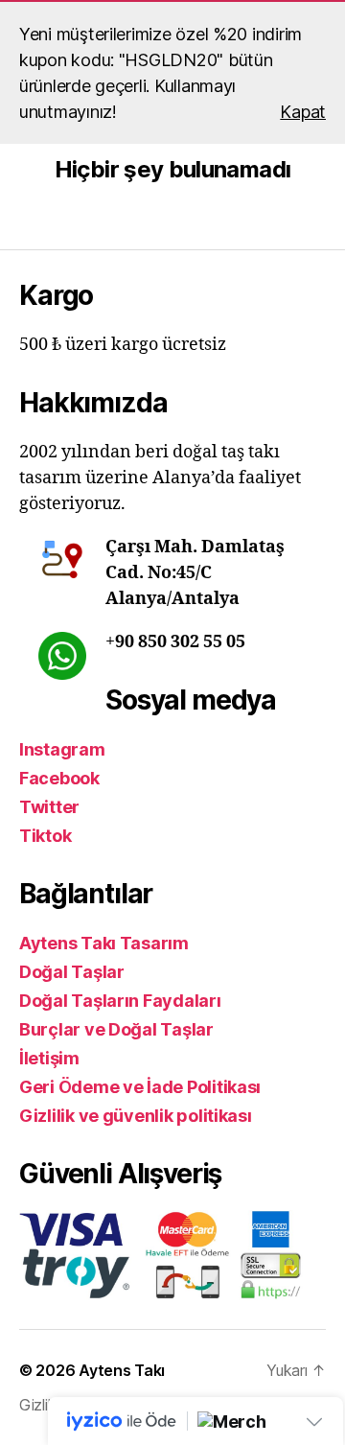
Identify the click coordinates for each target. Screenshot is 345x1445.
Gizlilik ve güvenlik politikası (135, 1116)
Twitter (49, 807)
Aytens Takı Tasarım (104, 943)
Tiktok (45, 836)
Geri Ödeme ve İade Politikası (140, 1087)
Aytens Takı (122, 1370)
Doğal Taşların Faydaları (120, 1001)
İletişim (49, 1058)
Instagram (62, 749)
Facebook (59, 778)
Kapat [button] (303, 112)
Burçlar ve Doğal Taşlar (116, 1029)
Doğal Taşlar (72, 972)
